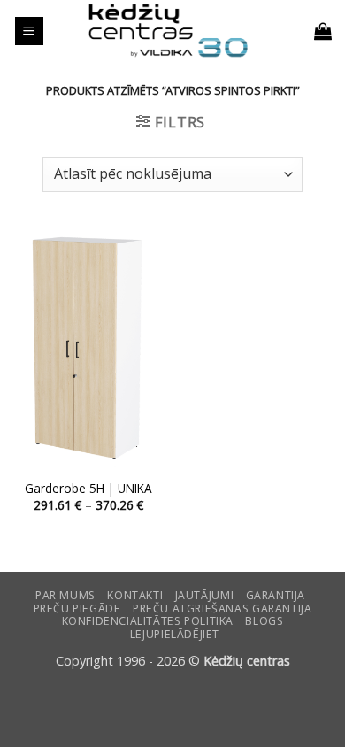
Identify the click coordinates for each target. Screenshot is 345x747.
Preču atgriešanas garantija (222, 608)
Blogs (264, 620)
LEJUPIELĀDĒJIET (174, 634)
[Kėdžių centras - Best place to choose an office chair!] (168, 31)
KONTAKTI (135, 595)
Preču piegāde (77, 608)
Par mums (65, 595)
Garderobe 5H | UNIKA (88, 489)
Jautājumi (204, 595)
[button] (29, 31)
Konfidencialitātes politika (148, 620)
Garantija (276, 595)
